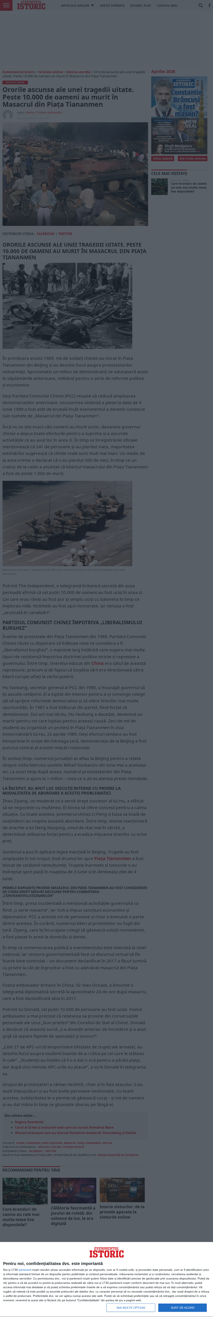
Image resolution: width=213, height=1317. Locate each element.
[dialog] (106, 1279)
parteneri (25, 1269)
